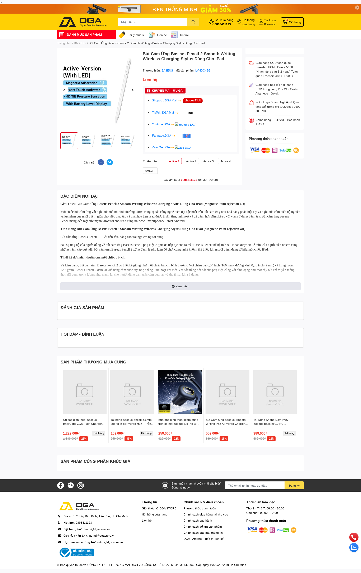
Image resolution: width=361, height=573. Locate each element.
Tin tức (184, 35)
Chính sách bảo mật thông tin (203, 532)
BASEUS (167, 70)
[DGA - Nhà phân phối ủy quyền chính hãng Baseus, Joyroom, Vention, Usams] (83, 22)
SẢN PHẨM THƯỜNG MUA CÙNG (93, 361)
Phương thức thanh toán (200, 508)
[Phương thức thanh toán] (274, 150)
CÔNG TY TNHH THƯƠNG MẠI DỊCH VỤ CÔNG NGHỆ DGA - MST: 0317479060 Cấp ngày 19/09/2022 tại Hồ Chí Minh (166, 565)
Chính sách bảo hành (198, 520)
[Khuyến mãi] (180, 9)
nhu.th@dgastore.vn (96, 529)
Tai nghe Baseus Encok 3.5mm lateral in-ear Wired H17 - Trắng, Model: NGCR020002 (132, 424)
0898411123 (223, 24)
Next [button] (132, 90)
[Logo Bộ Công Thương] (76, 552)
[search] (193, 22)
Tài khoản (270, 20)
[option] (98, 90)
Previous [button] (64, 90)
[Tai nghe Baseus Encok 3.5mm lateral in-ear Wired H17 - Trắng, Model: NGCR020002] (132, 392)
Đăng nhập (269, 24)
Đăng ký (294, 485)
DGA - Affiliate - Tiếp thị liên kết (204, 538)
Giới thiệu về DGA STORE (159, 508)
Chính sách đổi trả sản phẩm (203, 526)
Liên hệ (162, 35)
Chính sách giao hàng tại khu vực (206, 514)
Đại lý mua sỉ (135, 35)
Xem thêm (182, 286)
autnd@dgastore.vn (102, 535)
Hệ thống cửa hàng (249, 22)
